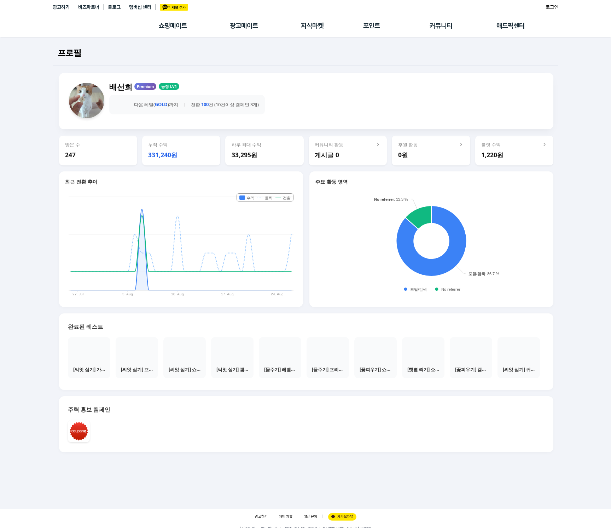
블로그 (114, 7)
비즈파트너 (88, 7)
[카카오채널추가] (174, 7)
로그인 (552, 7)
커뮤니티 (441, 26)
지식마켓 (312, 26)
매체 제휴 (285, 516)
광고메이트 (244, 26)
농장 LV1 (169, 86)
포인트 (371, 26)
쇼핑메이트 (173, 26)
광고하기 (61, 7)
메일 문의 (310, 516)
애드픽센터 (510, 26)
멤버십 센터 (140, 7)
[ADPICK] (106, 26)
